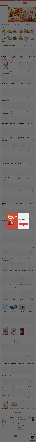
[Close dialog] (28, 213)
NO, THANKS (23, 225)
